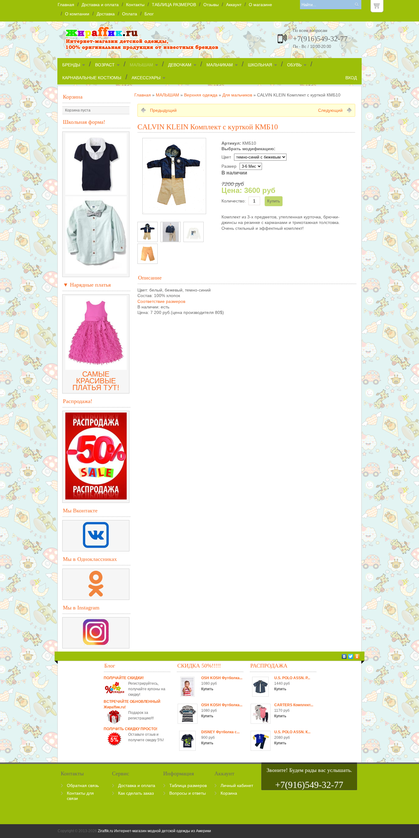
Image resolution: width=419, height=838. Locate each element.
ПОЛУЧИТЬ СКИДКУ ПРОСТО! (130, 729)
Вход (351, 77)
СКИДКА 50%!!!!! (199, 666)
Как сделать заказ (136, 793)
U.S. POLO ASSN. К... (292, 732)
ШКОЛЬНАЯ (260, 64)
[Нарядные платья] (96, 367)
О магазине (260, 4)
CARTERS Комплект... (293, 705)
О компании (77, 13)
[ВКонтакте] (344, 656)
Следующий (330, 110)
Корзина (73, 97)
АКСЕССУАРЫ (146, 77)
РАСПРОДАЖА (268, 666)
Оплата (129, 13)
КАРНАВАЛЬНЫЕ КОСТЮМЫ (91, 77)
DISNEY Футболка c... (220, 732)
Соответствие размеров (161, 301)
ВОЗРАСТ (105, 64)
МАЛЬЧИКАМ (219, 64)
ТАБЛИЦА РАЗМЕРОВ (174, 4)
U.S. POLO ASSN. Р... (292, 678)
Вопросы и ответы (187, 793)
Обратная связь (83, 785)
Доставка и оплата (100, 4)
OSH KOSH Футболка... (221, 678)
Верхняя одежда (200, 94)
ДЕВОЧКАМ (179, 64)
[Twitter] (351, 656)
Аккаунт (233, 4)
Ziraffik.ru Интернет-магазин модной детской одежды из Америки (154, 831)
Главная (66, 4)
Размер (228, 166)
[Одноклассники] (357, 656)
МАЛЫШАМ (141, 64)
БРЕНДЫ (71, 64)
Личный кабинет (237, 785)
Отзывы (211, 4)
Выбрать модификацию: (248, 148)
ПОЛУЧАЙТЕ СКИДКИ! (124, 678)
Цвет (226, 157)
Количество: (233, 200)
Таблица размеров (188, 785)
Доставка (106, 13)
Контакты (135, 4)
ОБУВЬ (294, 64)
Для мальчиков (237, 94)
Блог (149, 13)
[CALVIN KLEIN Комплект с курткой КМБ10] (147, 232)
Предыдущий (163, 110)
